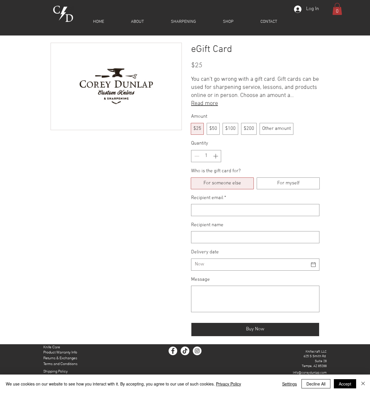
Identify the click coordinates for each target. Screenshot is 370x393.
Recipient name (207, 225)
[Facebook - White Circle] (173, 351)
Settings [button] (289, 384)
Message (200, 279)
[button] (228, 21)
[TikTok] (185, 351)
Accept (345, 384)
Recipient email (208, 198)
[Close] (363, 383)
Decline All (315, 384)
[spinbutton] (206, 156)
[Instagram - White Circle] (197, 351)
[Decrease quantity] (196, 156)
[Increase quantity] (216, 156)
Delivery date (205, 252)
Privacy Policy (228, 384)
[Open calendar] (313, 264)
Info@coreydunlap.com (310, 373)
